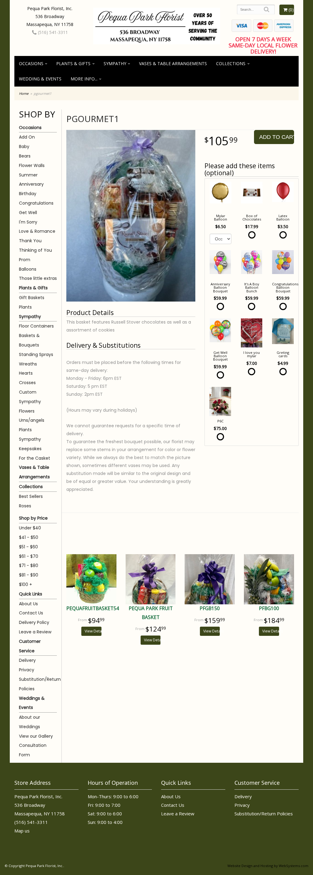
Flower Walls (32, 165)
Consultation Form (32, 750)
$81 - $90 (28, 575)
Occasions (31, 63)
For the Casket (34, 458)
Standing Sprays (36, 354)
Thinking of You (35, 250)
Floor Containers (36, 326)
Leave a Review (35, 632)
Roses (25, 506)
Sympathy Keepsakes (30, 444)
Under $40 (30, 528)
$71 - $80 (28, 565)
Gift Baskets (31, 298)
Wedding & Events (40, 79)
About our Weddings (29, 722)
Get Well (28, 212)
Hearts (26, 373)
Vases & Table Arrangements (173, 63)
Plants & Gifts (73, 63)
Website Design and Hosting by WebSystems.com (267, 865)
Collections (230, 63)
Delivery (27, 660)
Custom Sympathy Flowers (30, 401)
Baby (24, 146)
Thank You (30, 241)
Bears (25, 156)
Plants (25, 307)
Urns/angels (31, 420)
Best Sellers (31, 496)
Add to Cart (276, 137)
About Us (28, 604)
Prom (24, 260)
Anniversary (31, 184)
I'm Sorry (28, 222)
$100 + (25, 584)
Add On (27, 137)
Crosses (27, 383)
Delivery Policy (34, 622)
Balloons (27, 269)
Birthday (27, 194)
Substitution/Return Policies (38, 684)
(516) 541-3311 (52, 32)
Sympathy (115, 63)
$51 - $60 (28, 547)
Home (23, 93)
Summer (28, 175)
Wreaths (28, 364)
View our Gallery (36, 736)
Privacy (26, 670)
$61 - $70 (28, 556)
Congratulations (36, 203)
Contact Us (31, 613)
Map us (22, 831)
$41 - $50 (28, 537)
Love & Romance (37, 231)
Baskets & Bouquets (29, 340)
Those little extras (38, 278)
